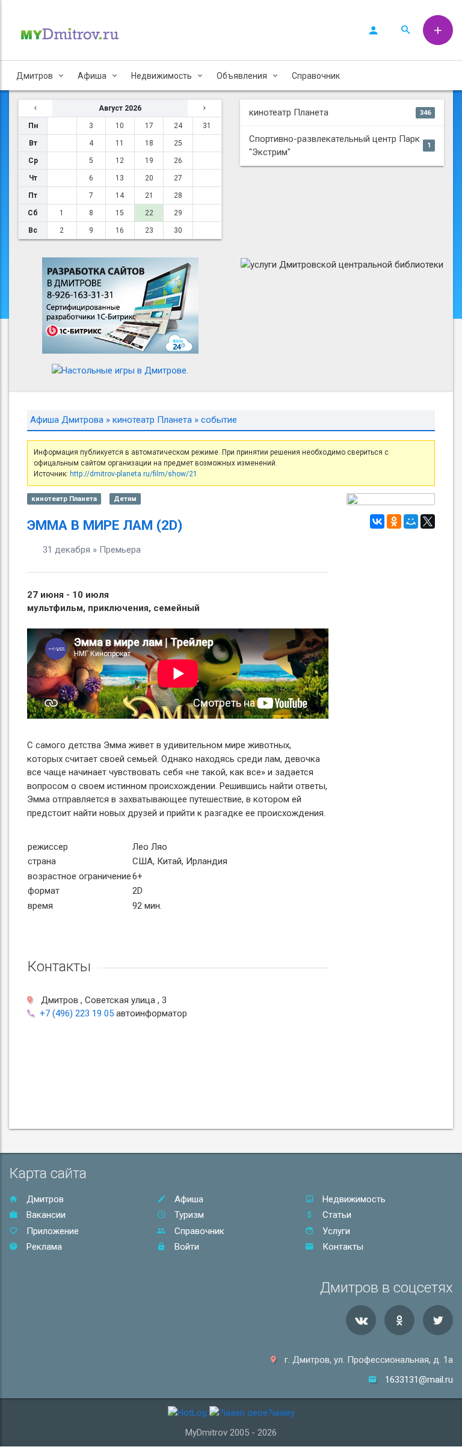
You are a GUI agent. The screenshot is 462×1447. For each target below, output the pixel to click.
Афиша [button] (92, 76)
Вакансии (45, 1214)
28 (178, 195)
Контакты (341, 1246)
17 (149, 125)
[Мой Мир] (411, 521)
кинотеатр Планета (340, 112)
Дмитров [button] (34, 76)
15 (120, 213)
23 (149, 230)
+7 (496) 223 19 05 (77, 1013)
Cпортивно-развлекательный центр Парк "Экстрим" (340, 146)
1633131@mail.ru (419, 1379)
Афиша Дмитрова (66, 419)
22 (149, 213)
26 (178, 160)
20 (149, 178)
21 (149, 195)
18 (149, 143)
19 (149, 160)
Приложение (51, 1231)
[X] (427, 521)
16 (120, 230)
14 (120, 195)
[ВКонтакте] (377, 521)
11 (120, 143)
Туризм (188, 1214)
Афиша (187, 1199)
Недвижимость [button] (161, 76)
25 (178, 143)
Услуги (335, 1231)
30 (178, 230)
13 (120, 178)
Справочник (316, 76)
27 (178, 178)
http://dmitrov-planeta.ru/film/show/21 (133, 474)
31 (207, 125)
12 (120, 160)
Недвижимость (353, 1199)
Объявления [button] (242, 76)
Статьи (335, 1214)
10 (120, 125)
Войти (185, 1246)
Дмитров (44, 1199)
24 (178, 125)
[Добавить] (438, 30)
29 (178, 213)
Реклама (43, 1246)
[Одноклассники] (394, 521)
